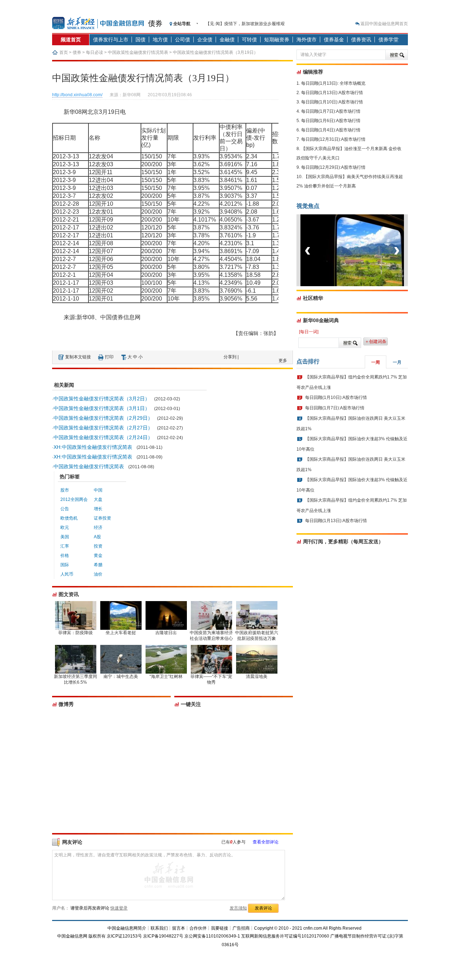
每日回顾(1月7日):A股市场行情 (330, 111)
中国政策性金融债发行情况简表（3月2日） (102, 398)
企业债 (204, 39)
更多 (283, 360)
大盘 (98, 499)
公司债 (182, 39)
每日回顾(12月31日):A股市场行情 (333, 139)
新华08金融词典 (321, 320)
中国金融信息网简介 (126, 928)
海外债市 (306, 39)
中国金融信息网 (72, 936)
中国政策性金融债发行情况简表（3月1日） (102, 408)
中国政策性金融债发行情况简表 (138, 52)
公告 (64, 508)
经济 (98, 527)
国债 (140, 39)
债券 (155, 23)
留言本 (178, 928)
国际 (64, 564)
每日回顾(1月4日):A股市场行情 (330, 129)
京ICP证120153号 (124, 936)
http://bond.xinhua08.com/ (77, 94)
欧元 (64, 527)
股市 (64, 490)
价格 (64, 555)
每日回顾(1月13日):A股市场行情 (332, 92)
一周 (375, 362)
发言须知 (238, 908)
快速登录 (119, 908)
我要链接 (219, 928)
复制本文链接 (78, 356)
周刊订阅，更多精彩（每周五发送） (343, 541)
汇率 (64, 546)
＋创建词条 (375, 341)
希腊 (98, 564)
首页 (63, 52)
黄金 (98, 555)
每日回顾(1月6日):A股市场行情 (330, 120)
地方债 (160, 39)
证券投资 (102, 518)
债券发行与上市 (110, 39)
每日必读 (94, 52)
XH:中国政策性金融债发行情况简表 (93, 447)
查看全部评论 (266, 842)
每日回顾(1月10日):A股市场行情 (332, 101)
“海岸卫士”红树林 (166, 676)
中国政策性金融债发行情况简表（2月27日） (103, 428)
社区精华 (313, 298)
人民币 (66, 574)
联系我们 (159, 928)
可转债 (249, 39)
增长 (98, 508)
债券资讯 (361, 39)
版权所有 (97, 936)
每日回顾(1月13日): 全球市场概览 (333, 83)
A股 (97, 536)
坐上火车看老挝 (121, 632)
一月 (397, 362)
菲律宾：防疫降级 (75, 632)
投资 (98, 546)
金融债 (227, 39)
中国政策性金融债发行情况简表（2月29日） (103, 418)
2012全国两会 (74, 499)
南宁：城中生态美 (121, 676)
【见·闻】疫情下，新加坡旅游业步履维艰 (245, 23)
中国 (98, 490)
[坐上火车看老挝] (364, 284)
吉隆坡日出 (166, 632)
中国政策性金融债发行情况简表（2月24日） (103, 437)
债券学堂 (388, 39)
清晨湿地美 (256, 676)
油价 (98, 574)
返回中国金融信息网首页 (384, 23)
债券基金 (334, 39)
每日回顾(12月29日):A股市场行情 (333, 167)
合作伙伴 (198, 928)
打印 (109, 356)
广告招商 (241, 928)
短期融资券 (276, 39)
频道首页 (71, 39)
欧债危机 (69, 518)
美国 (64, 536)
